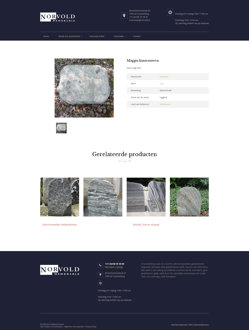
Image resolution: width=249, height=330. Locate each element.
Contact (136, 36)
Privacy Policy (90, 326)
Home (46, 36)
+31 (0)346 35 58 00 (138, 17)
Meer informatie (59, 231)
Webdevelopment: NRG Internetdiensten (190, 324)
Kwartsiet (164, 76)
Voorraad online (96, 36)
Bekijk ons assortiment (69, 36)
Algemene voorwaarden (74, 326)
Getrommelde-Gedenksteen (60, 224)
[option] (84, 88)
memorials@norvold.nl (139, 20)
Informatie (119, 36)
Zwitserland (165, 104)
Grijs (162, 83)
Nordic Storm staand (146, 224)
